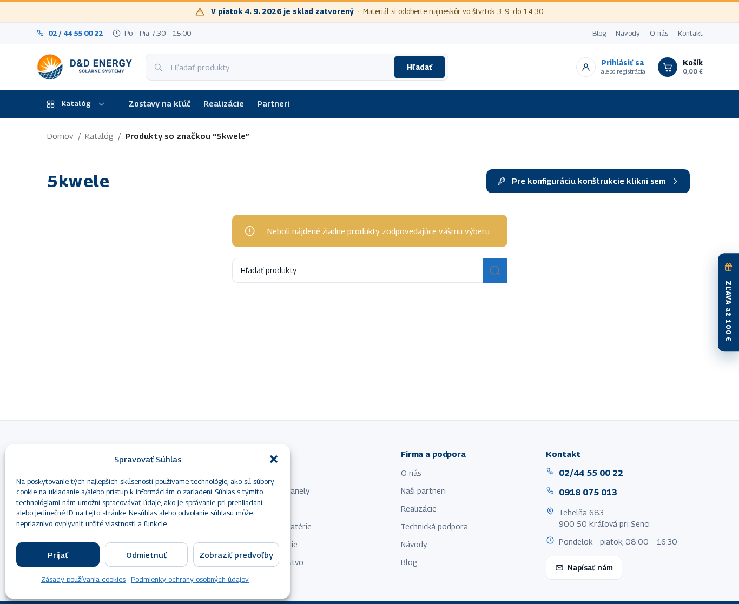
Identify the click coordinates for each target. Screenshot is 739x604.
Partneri (273, 103)
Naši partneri (423, 490)
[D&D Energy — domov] (86, 67)
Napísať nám (590, 567)
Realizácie (223, 103)
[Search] (495, 270)
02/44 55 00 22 (591, 473)
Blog (599, 33)
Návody (628, 33)
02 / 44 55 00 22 (75, 33)
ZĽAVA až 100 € (728, 311)
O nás (659, 33)
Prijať (58, 555)
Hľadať (419, 67)
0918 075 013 (588, 492)
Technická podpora (434, 526)
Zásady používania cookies (83, 579)
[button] (273, 459)
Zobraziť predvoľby (236, 555)
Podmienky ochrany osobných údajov (190, 579)
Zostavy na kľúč (159, 103)
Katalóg (76, 103)
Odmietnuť (146, 555)
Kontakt (690, 33)
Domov (60, 136)
